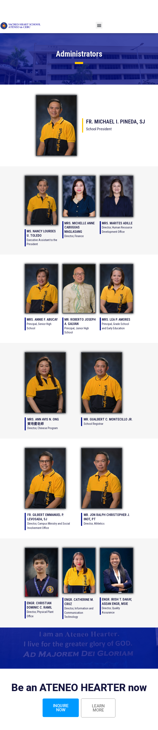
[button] (99, 25)
